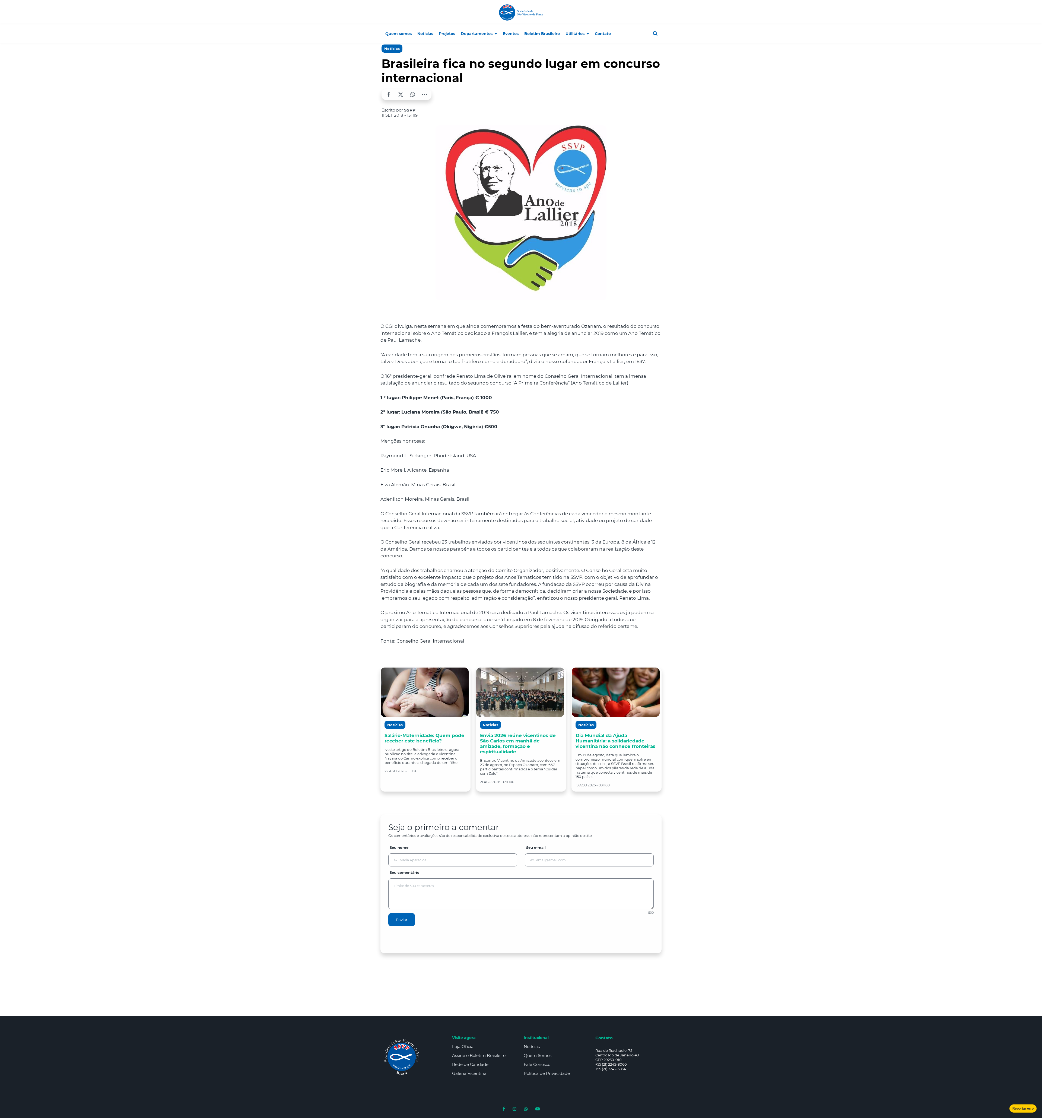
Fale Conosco (537, 1064)
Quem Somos (537, 1055)
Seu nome (399, 847)
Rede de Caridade (470, 1064)
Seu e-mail (536, 847)
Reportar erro (1023, 1108)
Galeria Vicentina (469, 1073)
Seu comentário (405, 872)
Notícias (392, 48)
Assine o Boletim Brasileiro (479, 1055)
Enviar (401, 919)
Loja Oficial (463, 1046)
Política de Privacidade (547, 1073)
